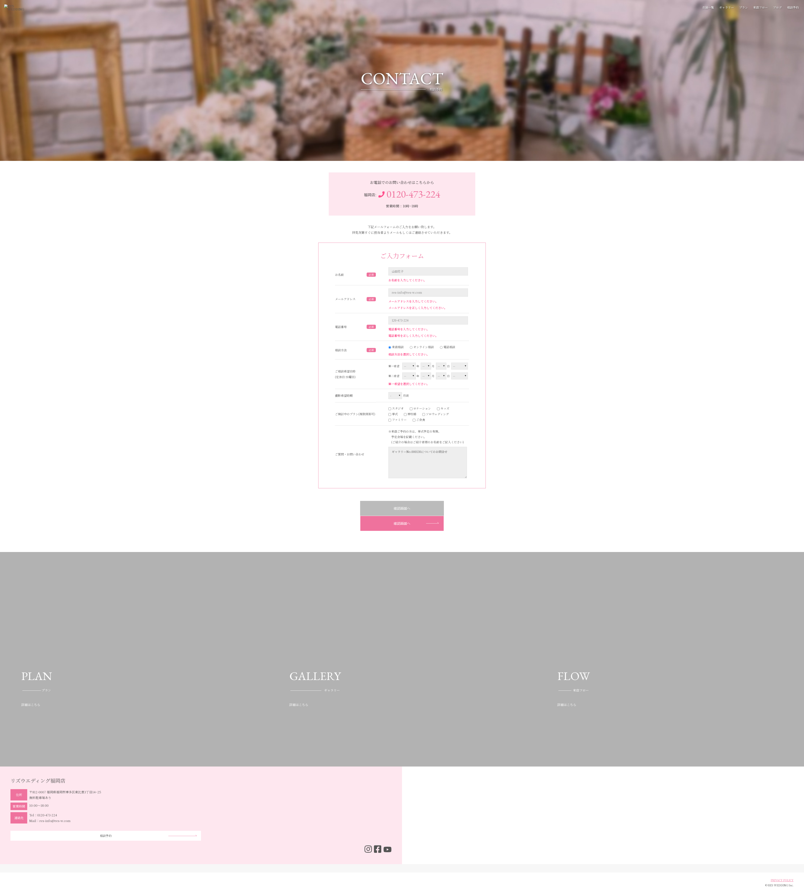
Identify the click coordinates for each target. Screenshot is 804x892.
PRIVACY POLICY (782, 880)
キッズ (444, 408)
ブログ (777, 7)
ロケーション (421, 408)
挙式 (394, 414)
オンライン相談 (423, 347)
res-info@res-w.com (55, 820)
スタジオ (397, 408)
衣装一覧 (708, 7)
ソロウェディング (437, 414)
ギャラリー (726, 7)
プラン (743, 7)
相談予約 (793, 7)
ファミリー (399, 420)
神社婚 (411, 414)
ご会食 (420, 420)
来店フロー (760, 7)
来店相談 (397, 347)
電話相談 (449, 347)
